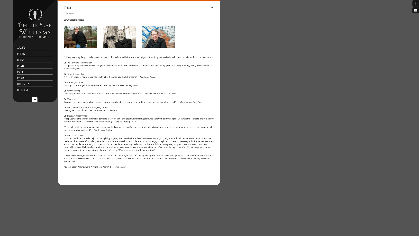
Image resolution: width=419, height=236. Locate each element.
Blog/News (23, 90)
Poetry (21, 54)
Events (21, 78)
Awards (21, 48)
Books (20, 60)
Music (20, 66)
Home (66, 13)
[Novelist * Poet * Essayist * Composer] (35, 39)
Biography (23, 84)
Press (20, 72)
